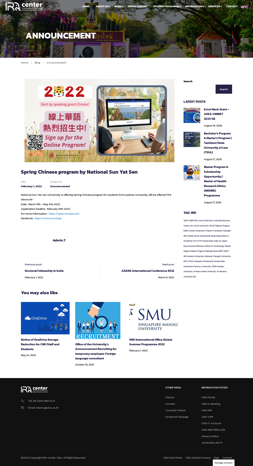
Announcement (56, 62)
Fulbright (227, 230)
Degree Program (222, 225)
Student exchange (166, 6)
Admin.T (59, 240)
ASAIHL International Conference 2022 (147, 270)
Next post (168, 264)
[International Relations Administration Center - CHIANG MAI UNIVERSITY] (24, 6)
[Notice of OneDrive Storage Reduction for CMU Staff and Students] (45, 318)
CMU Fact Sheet (172, 457)
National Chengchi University (218, 256)
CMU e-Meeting (211, 404)
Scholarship (208, 261)
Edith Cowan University (194, 230)
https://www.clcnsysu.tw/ (64, 213)
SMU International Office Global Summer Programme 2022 (150, 342)
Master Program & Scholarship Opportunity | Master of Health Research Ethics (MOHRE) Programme (216, 181)
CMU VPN (207, 417)
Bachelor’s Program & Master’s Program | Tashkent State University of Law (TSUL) (218, 142)
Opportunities (137, 6)
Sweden (220, 266)
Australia (217, 220)
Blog (37, 62)
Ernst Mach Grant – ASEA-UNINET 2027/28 (216, 114)
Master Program (198, 251)
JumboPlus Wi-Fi (212, 442)
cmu (191, 225)
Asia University (206, 220)
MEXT (221, 251)
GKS (185, 235)
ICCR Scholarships (205, 240)
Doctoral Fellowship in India (44, 270)
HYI (195, 240)
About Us (102, 6)
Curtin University (201, 225)
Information (193, 6)
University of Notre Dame (195, 271)
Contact (232, 6)
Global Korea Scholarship (199, 235)
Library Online (210, 436)
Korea (186, 246)
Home (86, 6)
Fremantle (217, 230)
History (169, 397)
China (186, 225)
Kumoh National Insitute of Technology (206, 246)
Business (226, 220)
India (216, 240)
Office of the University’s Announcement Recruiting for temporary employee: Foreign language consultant (95, 351)
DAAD (212, 225)
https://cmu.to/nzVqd (48, 218)
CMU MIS (207, 410)
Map (216, 457)
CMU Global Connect (198, 457)
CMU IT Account (211, 423)
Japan (224, 240)
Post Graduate (195, 261)
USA (194, 276)
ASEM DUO (193, 220)
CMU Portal (208, 397)
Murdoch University (195, 256)
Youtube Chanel (175, 410)
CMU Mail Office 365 (213, 429)
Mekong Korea (211, 251)
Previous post (33, 264)
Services (214, 6)
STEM (214, 266)
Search (188, 81)
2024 (186, 220)
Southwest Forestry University (197, 266)
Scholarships (219, 261)
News (117, 6)
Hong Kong (215, 235)
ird (220, 240)
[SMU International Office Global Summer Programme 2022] (153, 318)
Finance (208, 230)
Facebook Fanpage (177, 417)
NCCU (186, 261)
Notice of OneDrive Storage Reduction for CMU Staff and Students (40, 344)
